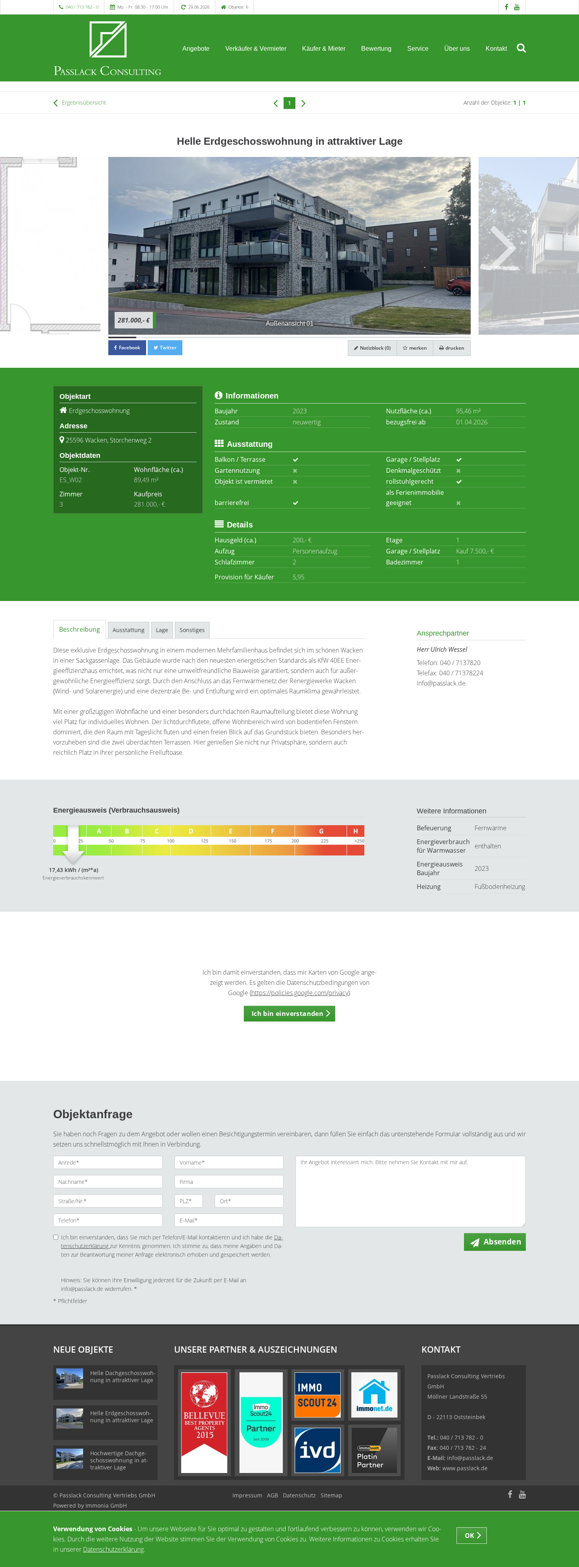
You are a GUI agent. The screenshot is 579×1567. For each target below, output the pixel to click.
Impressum (247, 1495)
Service (418, 48)
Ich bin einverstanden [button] (287, 1013)
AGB (272, 1495)
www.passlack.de (465, 1468)
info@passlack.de (441, 683)
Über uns (457, 48)
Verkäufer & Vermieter (255, 48)
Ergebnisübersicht (83, 102)
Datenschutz (299, 1495)
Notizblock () (375, 348)
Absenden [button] (502, 1242)
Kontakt (496, 48)
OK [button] (470, 1535)
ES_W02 (70, 480)
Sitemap (331, 1495)
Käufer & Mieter (323, 48)
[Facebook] (506, 7)
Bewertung (376, 48)
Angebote (196, 48)
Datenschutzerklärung (113, 1549)
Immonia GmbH (106, 1505)
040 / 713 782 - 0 (82, 7)
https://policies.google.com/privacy (299, 992)
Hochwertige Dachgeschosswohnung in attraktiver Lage (119, 1460)
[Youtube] (517, 7)
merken (417, 348)
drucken (454, 348)
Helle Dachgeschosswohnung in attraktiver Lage (123, 1376)
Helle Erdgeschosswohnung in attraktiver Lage (121, 1416)
